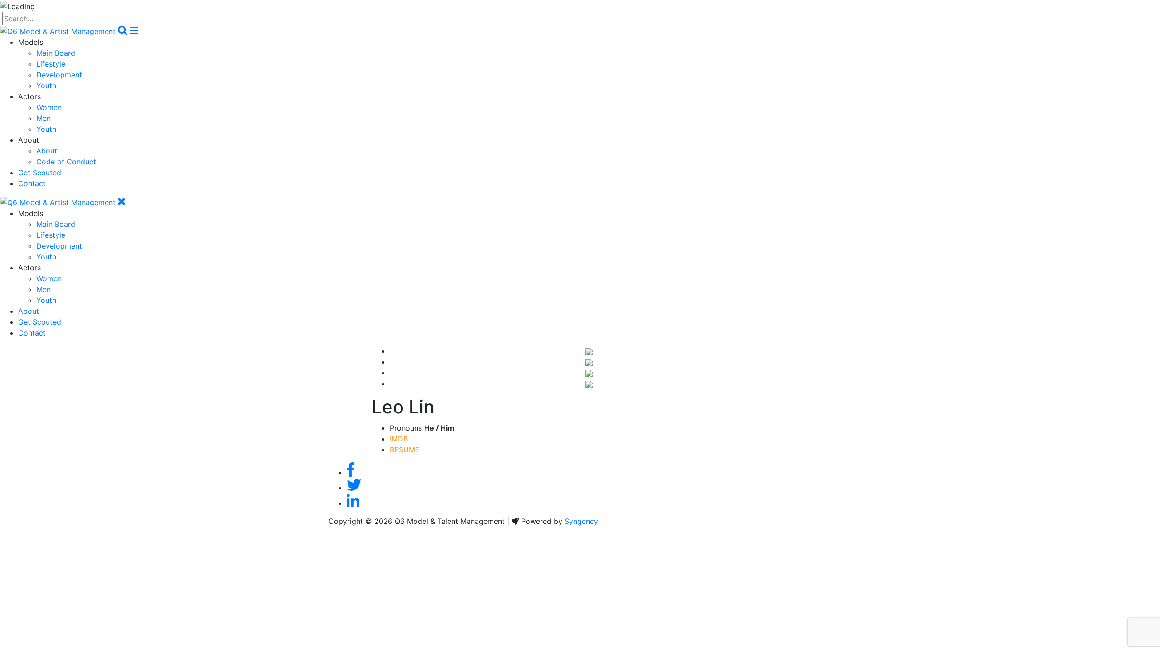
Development (59, 74)
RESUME (405, 449)
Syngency (581, 521)
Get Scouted (39, 172)
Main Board (55, 53)
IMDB (399, 438)
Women (49, 107)
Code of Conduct (66, 161)
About (46, 150)
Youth (46, 85)
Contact (32, 183)
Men (43, 118)
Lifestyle (50, 63)
